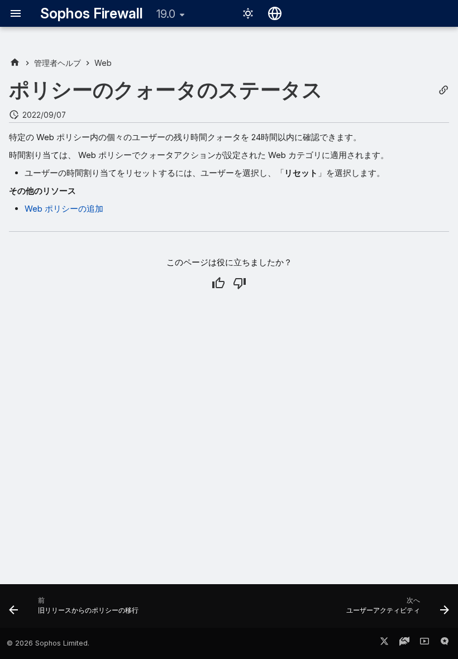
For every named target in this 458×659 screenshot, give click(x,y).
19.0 (165, 14)
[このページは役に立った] (218, 283)
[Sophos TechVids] (424, 643)
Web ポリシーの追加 (64, 208)
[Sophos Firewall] (15, 63)
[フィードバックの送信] (445, 643)
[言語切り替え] (275, 13)
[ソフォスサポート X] (384, 643)
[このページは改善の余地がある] (239, 283)
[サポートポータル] (404, 643)
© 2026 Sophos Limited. (48, 643)
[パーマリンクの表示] (443, 90)
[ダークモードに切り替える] (248, 13)
